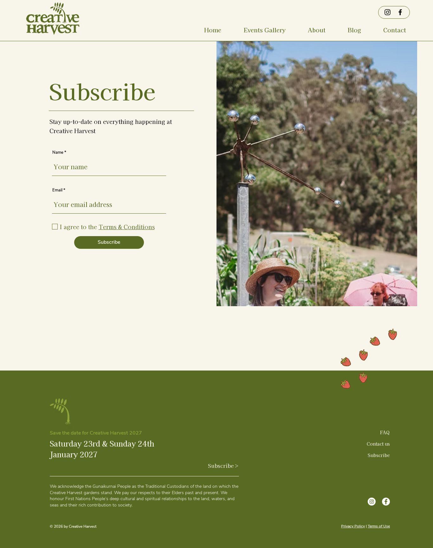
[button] (264, 30)
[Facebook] (400, 12)
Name (57, 153)
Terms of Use (379, 526)
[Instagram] (387, 12)
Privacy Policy (353, 526)
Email (57, 190)
